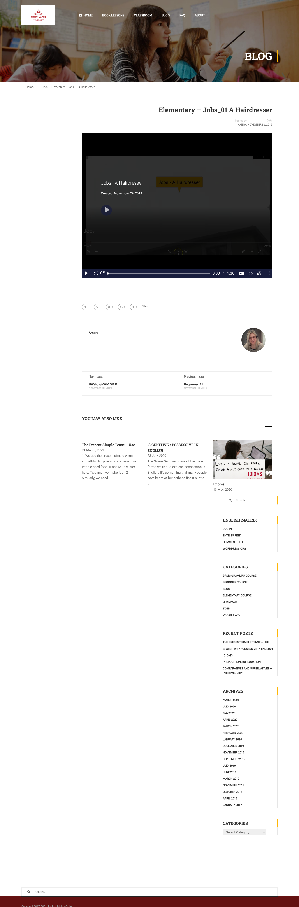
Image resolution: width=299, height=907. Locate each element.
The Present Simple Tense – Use (108, 444)
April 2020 (230, 719)
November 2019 (233, 752)
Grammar (230, 602)
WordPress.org (234, 548)
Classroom (143, 15)
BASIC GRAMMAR (103, 384)
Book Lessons (113, 15)
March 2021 (231, 700)
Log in (227, 529)
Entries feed (232, 535)
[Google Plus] (121, 307)
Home (88, 15)
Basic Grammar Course (239, 575)
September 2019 (234, 759)
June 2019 (229, 772)
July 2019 (229, 765)
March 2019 (231, 778)
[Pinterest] (97, 307)
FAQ (182, 15)
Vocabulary (231, 615)
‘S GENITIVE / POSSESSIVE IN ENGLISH (248, 648)
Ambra (242, 124)
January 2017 (232, 805)
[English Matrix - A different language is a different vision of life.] (38, 17)
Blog (166, 15)
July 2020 (229, 706)
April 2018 (230, 798)
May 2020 (229, 713)
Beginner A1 (193, 384)
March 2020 (231, 726)
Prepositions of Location (242, 662)
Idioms (219, 484)
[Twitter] (109, 307)
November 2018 (233, 785)
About (200, 15)
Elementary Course (237, 595)
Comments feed (234, 542)
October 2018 (232, 791)
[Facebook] (133, 307)
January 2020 (232, 739)
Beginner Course (235, 582)
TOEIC (227, 608)
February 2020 (233, 732)
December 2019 (233, 746)
